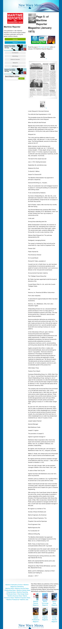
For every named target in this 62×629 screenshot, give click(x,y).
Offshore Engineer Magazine (45, 618)
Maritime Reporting (22, 592)
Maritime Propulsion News (22, 598)
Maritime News (9, 588)
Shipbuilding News (10, 590)
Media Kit (15, 63)
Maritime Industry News (23, 590)
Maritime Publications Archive (14, 585)
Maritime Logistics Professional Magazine (35, 618)
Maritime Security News (22, 588)
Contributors (15, 52)
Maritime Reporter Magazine (36, 603)
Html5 (47, 47)
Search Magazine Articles (12, 76)
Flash (42, 47)
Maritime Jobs (24, 599)
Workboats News (11, 594)
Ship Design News (23, 594)
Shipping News (11, 592)
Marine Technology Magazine (45, 603)
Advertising (15, 56)
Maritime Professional (13, 599)
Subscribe (15, 39)
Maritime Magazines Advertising (19, 585)
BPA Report (15, 66)
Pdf (39, 47)
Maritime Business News (15, 596)
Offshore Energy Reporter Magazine (54, 618)
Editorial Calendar (15, 59)
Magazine (15, 42)
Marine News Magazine (54, 603)
